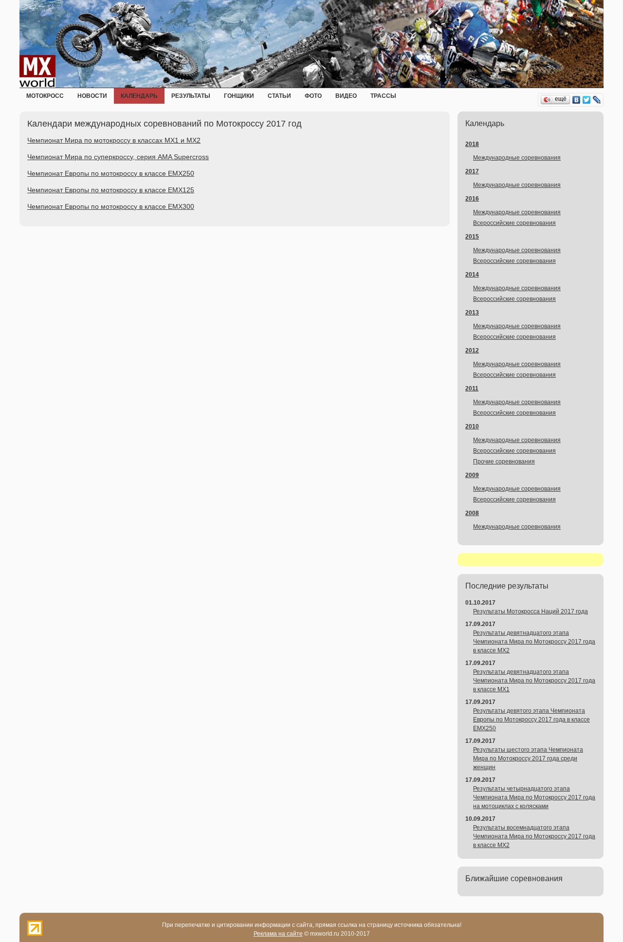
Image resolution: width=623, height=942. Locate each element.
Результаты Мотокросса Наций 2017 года (530, 611)
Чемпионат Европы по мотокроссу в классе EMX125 (110, 190)
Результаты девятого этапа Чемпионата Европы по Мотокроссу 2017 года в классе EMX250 (531, 719)
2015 (472, 236)
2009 (472, 475)
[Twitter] (587, 99)
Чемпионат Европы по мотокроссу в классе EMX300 (110, 206)
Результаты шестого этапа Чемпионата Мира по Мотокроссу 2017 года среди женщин (528, 758)
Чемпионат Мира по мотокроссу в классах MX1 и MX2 (114, 140)
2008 (472, 513)
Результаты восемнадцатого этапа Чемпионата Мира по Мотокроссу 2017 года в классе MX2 (534, 836)
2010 (472, 426)
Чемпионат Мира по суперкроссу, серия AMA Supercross (118, 157)
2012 (472, 350)
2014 (472, 274)
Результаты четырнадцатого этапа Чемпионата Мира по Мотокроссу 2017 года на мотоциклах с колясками (534, 797)
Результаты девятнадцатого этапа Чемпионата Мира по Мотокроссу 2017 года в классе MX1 (534, 680)
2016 (472, 198)
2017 (472, 171)
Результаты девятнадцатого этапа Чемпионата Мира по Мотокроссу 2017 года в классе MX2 (534, 641)
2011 (471, 388)
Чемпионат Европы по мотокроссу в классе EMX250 (110, 173)
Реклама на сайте (278, 933)
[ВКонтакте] (576, 99)
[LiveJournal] (597, 99)
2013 (472, 312)
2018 (472, 144)
